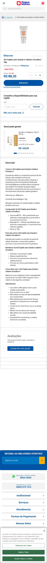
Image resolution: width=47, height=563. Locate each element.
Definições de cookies (24, 545)
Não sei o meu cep (12, 113)
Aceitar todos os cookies (23, 559)
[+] (40, 75)
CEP (5, 102)
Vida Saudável (10, 17)
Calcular (36, 106)
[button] (15, 153)
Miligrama (8, 55)
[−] (31, 75)
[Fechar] (44, 530)
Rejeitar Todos (23, 552)
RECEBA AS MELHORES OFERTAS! (23, 453)
